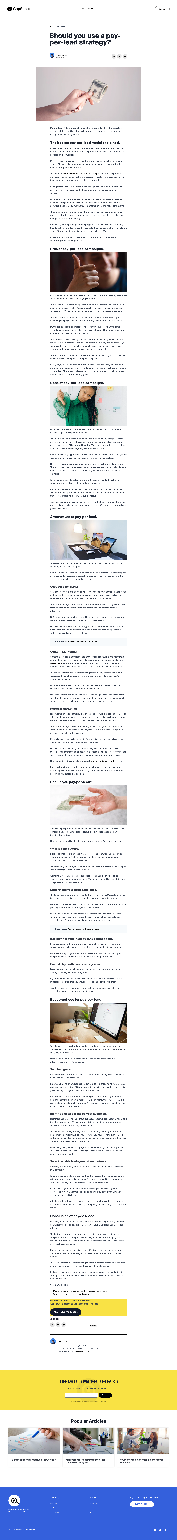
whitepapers (56, 664)
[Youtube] (154, 1530)
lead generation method (102, 761)
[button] (114, 56)
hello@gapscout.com (22, 1509)
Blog (99, 9)
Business (93, 1326)
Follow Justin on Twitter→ (84, 1351)
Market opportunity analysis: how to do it (33, 1460)
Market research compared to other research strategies (80, 1291)
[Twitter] (159, 1530)
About (90, 9)
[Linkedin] (165, 1530)
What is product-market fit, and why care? (72, 1294)
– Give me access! (65, 1312)
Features (80, 9)
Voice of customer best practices (83, 929)
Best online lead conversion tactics (80, 642)
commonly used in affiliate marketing (80, 174)
